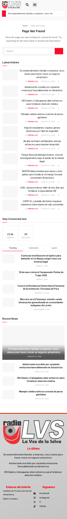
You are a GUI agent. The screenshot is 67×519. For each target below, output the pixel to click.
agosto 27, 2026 (48, 81)
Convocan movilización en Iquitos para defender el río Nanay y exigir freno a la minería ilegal (41, 258)
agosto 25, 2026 (48, 135)
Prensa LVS (33, 81)
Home (25, 26)
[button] (27, 5)
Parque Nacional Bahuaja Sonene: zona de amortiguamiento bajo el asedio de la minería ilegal (42, 158)
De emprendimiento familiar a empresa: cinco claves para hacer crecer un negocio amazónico (42, 74)
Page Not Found (38, 26)
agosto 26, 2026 (48, 94)
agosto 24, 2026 (48, 182)
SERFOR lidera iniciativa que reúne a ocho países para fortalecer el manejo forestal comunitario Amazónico (42, 174)
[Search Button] (59, 51)
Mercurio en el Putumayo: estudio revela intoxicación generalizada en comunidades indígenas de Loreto (41, 302)
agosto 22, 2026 (48, 195)
